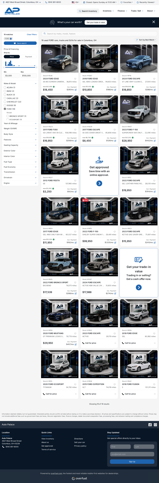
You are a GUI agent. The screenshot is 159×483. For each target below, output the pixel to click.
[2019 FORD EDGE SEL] (139, 313)
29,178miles (111, 336)
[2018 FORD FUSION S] (139, 364)
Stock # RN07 (127, 127)
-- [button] (115, 343)
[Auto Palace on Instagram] (154, 424)
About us (45, 442)
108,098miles (71, 133)
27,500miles (150, 82)
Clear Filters (32, 34)
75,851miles (150, 234)
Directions (78, 439)
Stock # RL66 (47, 76)
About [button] (150, 11)
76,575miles (71, 285)
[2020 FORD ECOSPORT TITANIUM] (60, 364)
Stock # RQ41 (126, 381)
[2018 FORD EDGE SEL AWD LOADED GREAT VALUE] (99, 59)
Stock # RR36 (127, 330)
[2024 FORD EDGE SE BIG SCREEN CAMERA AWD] (60, 59)
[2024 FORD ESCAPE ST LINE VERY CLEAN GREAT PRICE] (139, 59)
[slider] (3, 67)
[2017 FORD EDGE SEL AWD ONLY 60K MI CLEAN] (60, 211)
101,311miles (150, 387)
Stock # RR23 (127, 228)
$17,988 (86, 292)
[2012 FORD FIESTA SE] (60, 160)
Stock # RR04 (47, 228)
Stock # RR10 (47, 381)
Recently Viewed (147, 2)
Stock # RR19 (87, 228)
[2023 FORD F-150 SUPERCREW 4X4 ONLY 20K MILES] (139, 109)
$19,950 (127, 190)
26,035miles (150, 183)
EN (77, 2)
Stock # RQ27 (48, 177)
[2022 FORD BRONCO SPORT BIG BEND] (60, 262)
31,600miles (111, 285)
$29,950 (48, 343)
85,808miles (110, 133)
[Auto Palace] (12, 11)
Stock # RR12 (126, 177)
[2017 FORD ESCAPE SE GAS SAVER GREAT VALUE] (99, 109)
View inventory (47, 439)
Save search (22, 43)
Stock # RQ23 (48, 127)
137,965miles (71, 183)
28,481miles (111, 234)
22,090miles (150, 133)
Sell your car (79, 442)
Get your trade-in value (96, 22)
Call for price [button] (90, 343)
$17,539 (47, 292)
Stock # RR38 (87, 381)
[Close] (153, 22)
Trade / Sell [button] (136, 11)
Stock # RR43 (87, 330)
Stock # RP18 (126, 76)
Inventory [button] (107, 11)
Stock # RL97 (87, 279)
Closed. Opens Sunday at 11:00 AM (100, 2)
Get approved (47, 446)
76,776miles (71, 336)
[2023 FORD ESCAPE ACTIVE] (99, 313)
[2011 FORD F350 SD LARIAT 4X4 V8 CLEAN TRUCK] (60, 109)
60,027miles (71, 234)
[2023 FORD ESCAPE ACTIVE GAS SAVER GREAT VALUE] (139, 211)
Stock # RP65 (47, 330)
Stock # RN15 (47, 279)
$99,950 (87, 241)
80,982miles (150, 336)
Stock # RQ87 (87, 76)
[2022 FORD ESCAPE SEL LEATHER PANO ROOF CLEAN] (139, 160)
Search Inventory (89, 11)
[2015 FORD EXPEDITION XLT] (99, 364)
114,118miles (111, 387)
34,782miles (71, 387)
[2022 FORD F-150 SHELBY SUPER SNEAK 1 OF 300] (99, 211)
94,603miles (110, 82)
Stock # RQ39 (87, 127)
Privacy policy (80, 446)
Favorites (127, 2)
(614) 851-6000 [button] (54, 2)
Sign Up (132, 462)
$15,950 (127, 241)
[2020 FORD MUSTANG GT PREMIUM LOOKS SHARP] (60, 313)
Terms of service (48, 449)
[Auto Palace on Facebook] (149, 424)
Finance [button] (121, 11)
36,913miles (71, 82)
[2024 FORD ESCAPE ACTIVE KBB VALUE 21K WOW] (99, 262)
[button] (22, 2)
